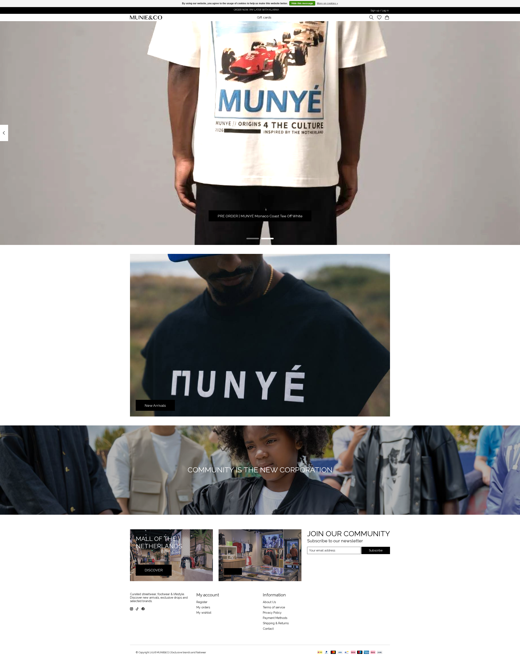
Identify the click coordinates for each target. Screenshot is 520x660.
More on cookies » (327, 3)
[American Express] (366, 653)
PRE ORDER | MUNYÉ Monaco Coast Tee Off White (260, 216)
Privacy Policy (272, 612)
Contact (268, 628)
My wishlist (203, 612)
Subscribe (375, 550)
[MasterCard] (333, 653)
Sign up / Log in (379, 10)
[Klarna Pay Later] (372, 653)
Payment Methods (275, 618)
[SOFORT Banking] (353, 653)
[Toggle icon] (371, 17)
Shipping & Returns (276, 623)
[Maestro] (359, 653)
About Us (269, 602)
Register (201, 602)
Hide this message (302, 3)
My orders (203, 607)
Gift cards (264, 17)
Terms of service (274, 607)
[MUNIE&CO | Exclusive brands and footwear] (146, 17)
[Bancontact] (346, 653)
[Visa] (340, 653)
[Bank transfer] (379, 653)
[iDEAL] (319, 653)
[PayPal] (326, 653)
